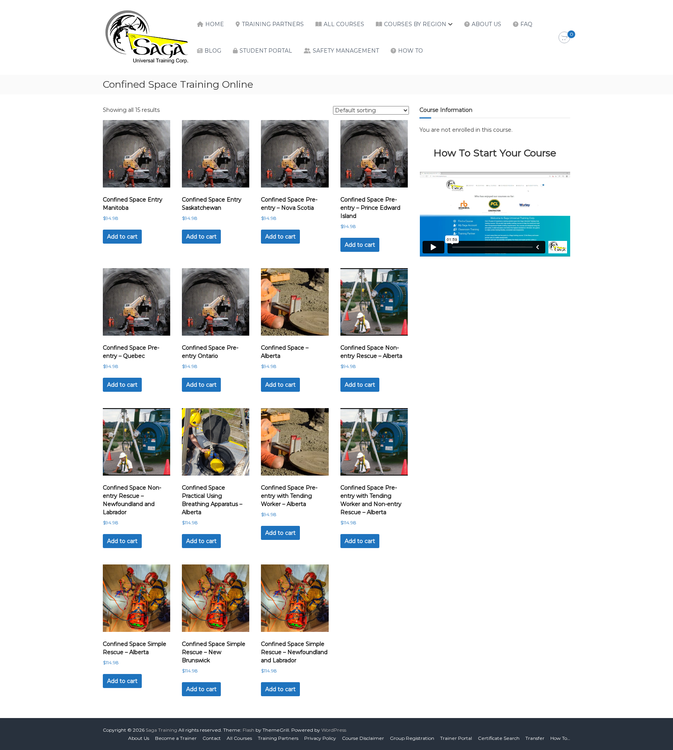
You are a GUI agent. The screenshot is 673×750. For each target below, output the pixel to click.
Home (214, 24)
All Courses (344, 24)
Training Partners (273, 24)
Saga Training (161, 730)
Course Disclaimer (363, 738)
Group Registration (412, 738)
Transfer (534, 738)
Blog (212, 50)
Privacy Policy (320, 738)
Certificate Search (499, 738)
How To (410, 50)
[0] (564, 37)
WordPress (333, 730)
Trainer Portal (456, 738)
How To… (560, 738)
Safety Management (346, 50)
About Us (486, 24)
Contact (212, 738)
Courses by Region (415, 24)
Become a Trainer (176, 738)
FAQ (526, 24)
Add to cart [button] (122, 236)
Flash (248, 730)
